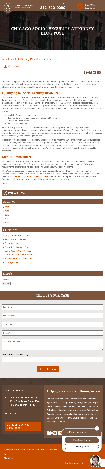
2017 (7, 207)
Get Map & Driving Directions (18, 426)
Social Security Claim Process (18, 251)
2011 (7, 222)
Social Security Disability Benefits (19, 255)
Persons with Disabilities (15, 239)
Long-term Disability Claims (17, 235)
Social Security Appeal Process (18, 247)
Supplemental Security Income (18, 259)
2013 (7, 219)
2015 (7, 215)
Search (6, 284)
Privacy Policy (10, 454)
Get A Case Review (90, 6)
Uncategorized (11, 262)
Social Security (11, 243)
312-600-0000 (52, 7)
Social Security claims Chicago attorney (29, 176)
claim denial (49, 127)
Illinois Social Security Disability (27, 97)
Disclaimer (8, 458)
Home (4, 183)
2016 (7, 211)
